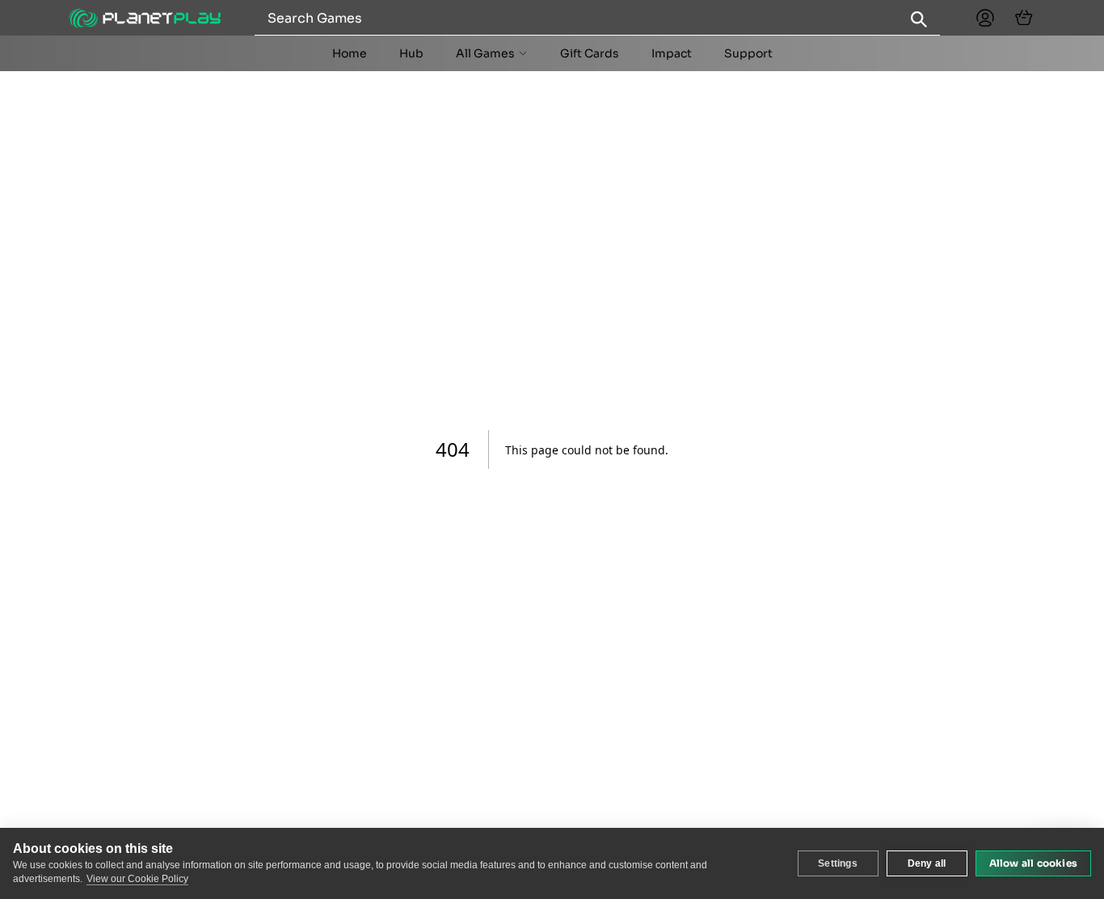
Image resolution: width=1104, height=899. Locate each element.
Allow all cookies (1033, 863)
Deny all (927, 863)
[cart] (1024, 17)
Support (748, 53)
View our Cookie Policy (137, 878)
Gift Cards (589, 53)
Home (349, 53)
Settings (837, 863)
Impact (671, 53)
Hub (411, 53)
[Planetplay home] (144, 18)
